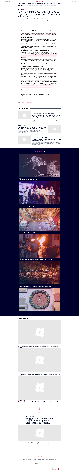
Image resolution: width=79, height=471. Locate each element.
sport (54, 5)
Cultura (20, 9)
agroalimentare (31, 5)
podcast (59, 3)
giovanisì (37, 5)
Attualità (19, 400)
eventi (45, 5)
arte (55, 5)
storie (51, 3)
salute (48, 3)
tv (56, 3)
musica (45, 3)
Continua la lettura (39, 448)
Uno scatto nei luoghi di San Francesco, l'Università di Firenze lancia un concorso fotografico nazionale (46, 139)
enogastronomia (28, 3)
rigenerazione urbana (50, 5)
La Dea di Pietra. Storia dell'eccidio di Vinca (28, 179)
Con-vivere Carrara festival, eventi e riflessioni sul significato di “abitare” (36, 286)
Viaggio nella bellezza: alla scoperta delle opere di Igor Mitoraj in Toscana (39, 420)
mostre (23, 102)
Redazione (22, 372)
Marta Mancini (37, 111)
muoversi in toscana (41, 5)
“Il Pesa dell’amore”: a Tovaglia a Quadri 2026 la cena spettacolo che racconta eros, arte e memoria (38, 347)
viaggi (54, 3)
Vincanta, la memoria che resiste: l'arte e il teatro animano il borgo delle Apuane (32, 127)
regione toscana (29, 102)
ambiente (19, 3)
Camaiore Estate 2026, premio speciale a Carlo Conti (31, 206)
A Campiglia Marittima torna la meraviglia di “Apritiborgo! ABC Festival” (35, 259)
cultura (23, 3)
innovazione (34, 3)
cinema (34, 5)
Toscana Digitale (25, 5)
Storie (19, 372)
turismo (58, 5)
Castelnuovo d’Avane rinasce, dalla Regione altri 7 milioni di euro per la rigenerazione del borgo (39, 401)
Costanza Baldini (23, 345)
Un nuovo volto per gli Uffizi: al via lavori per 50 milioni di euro (33, 232)
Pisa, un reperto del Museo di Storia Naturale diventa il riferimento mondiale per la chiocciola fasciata (39, 375)
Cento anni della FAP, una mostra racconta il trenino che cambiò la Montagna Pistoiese (39, 313)
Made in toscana (40, 3)
